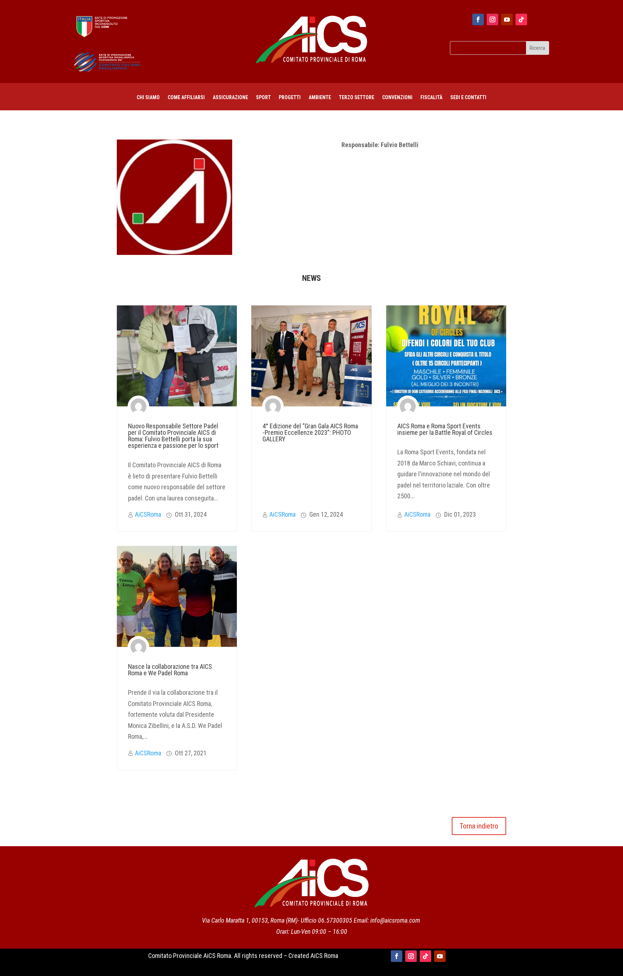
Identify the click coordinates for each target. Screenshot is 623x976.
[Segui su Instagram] (492, 19)
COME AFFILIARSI (186, 97)
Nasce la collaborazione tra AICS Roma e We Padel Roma (170, 670)
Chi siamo (148, 97)
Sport (263, 97)
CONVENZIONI (397, 97)
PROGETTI (290, 97)
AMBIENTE (320, 97)
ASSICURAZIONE (230, 97)
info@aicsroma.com (395, 920)
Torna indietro (479, 826)
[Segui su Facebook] (478, 19)
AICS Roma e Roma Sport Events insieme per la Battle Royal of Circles (444, 429)
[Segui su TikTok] (521, 19)
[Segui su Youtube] (507, 19)
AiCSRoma (148, 514)
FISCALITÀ (431, 97)
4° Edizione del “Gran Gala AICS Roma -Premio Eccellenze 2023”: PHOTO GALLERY (310, 432)
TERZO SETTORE (356, 97)
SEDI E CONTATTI (468, 97)
